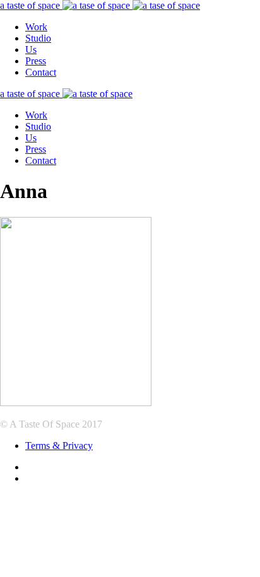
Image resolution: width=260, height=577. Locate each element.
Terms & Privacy (59, 445)
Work (36, 26)
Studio (38, 38)
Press (35, 60)
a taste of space (31, 5)
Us (31, 49)
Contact (40, 72)
